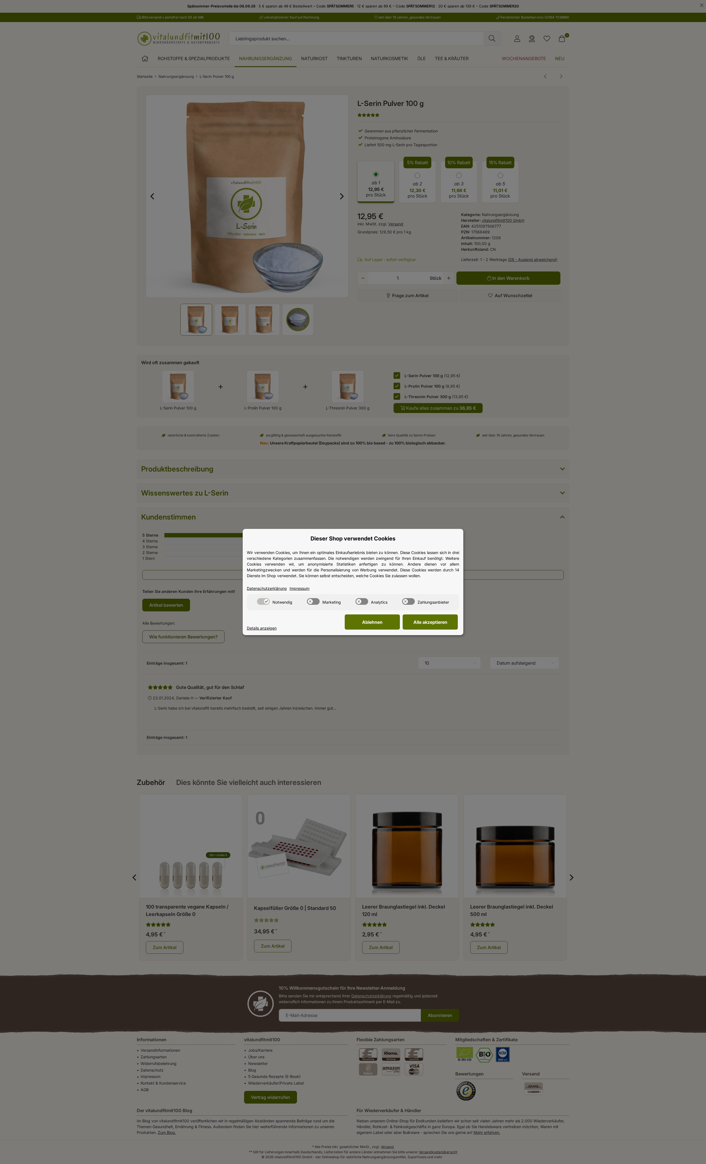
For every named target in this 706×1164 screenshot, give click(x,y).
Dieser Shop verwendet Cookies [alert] (353, 538)
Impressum (299, 588)
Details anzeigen (262, 628)
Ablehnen (372, 622)
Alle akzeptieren (430, 622)
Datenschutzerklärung (267, 588)
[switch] (263, 601)
